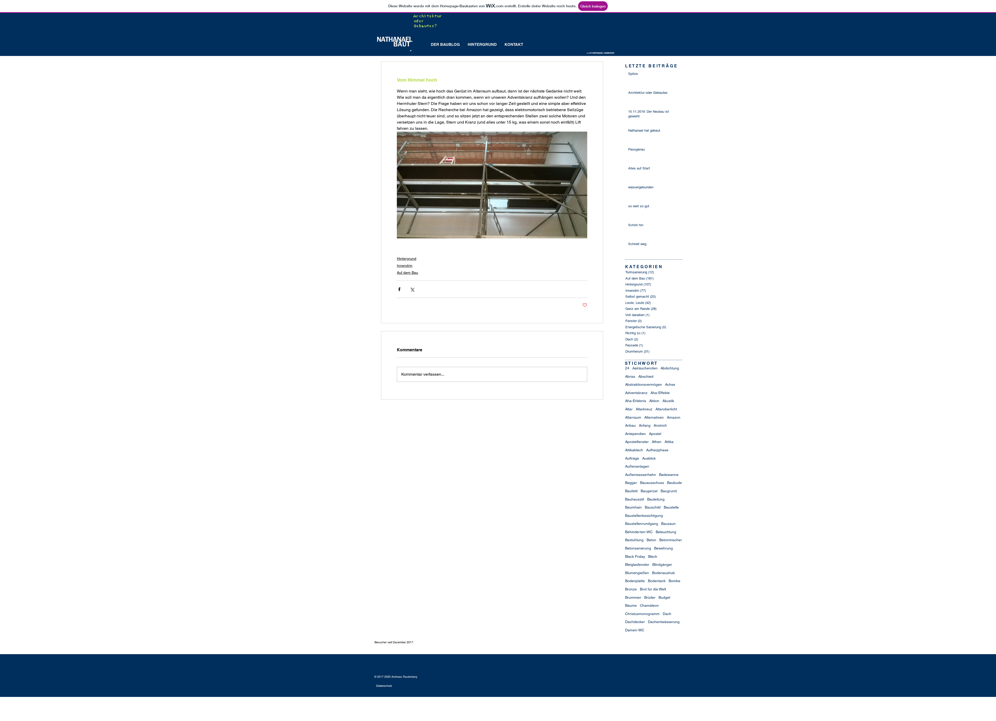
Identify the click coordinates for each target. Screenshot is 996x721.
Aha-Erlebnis (635, 401)
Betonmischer (670, 540)
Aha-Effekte (660, 393)
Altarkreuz (644, 409)
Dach (667, 614)
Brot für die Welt (653, 589)
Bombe (674, 581)
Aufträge (632, 458)
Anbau (630, 425)
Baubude (674, 483)
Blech (652, 556)
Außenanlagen (637, 466)
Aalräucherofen (645, 368)
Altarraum (633, 417)
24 (627, 368)
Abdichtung (670, 368)
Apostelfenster (637, 442)
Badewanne (669, 475)
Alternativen (654, 417)
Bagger (631, 483)
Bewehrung (663, 548)
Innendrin (404, 265)
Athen (656, 442)
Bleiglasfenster (637, 564)
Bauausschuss (652, 483)
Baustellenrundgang (641, 524)
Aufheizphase (657, 450)
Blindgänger (662, 564)
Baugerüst (649, 491)
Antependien (635, 434)
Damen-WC (634, 630)
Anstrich (660, 425)
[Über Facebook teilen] (399, 289)
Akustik (668, 401)
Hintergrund (406, 258)
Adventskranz (636, 393)
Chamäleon (649, 605)
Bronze (631, 589)
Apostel (655, 434)
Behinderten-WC (639, 532)
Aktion (654, 401)
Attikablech (634, 450)
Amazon (673, 417)
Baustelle (671, 507)
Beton (651, 540)
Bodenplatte (635, 581)
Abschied (645, 376)
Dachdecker (635, 622)
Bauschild (653, 507)
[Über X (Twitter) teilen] (412, 289)
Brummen (633, 597)
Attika (669, 442)
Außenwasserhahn (640, 475)
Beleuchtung (666, 532)
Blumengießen (637, 573)
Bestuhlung (634, 540)
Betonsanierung (638, 548)
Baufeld (631, 491)
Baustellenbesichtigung (644, 515)
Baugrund (669, 491)
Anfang (645, 425)
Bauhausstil (634, 499)
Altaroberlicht (666, 409)
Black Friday (635, 556)
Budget (664, 597)
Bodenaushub (663, 573)
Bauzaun (668, 524)
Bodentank (657, 581)
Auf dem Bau (407, 272)
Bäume (631, 605)
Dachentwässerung (664, 622)
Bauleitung (656, 499)
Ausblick (649, 458)
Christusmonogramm (642, 614)
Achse (670, 384)
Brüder (649, 597)
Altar (629, 409)
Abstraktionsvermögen (643, 384)
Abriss (630, 376)
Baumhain (633, 507)
